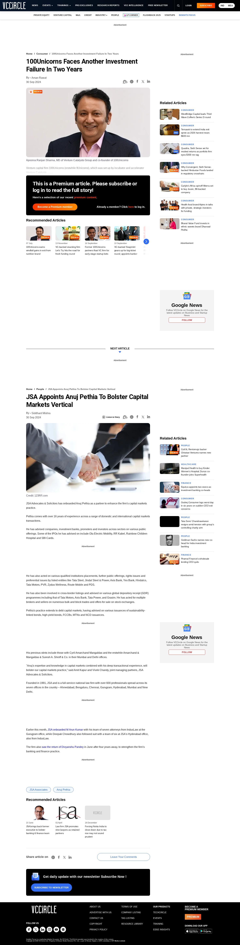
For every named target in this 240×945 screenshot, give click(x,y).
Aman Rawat (39, 77)
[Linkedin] (148, 81)
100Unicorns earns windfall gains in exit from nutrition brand (38, 250)
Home (29, 53)
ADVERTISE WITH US (101, 912)
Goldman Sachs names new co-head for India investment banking (197, 543)
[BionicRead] (125, 81)
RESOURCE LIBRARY (132, 924)
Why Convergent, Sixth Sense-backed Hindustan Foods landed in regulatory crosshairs (197, 170)
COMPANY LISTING (131, 912)
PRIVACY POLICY (98, 929)
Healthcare (189, 464)
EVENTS (157, 918)
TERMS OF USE (129, 907)
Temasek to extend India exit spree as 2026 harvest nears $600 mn (195, 132)
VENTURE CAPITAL (62, 15)
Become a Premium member (55, 206)
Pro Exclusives (84, 5)
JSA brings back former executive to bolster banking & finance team (37, 830)
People (40, 389)
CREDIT (88, 15)
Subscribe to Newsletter (51, 887)
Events (47, 5)
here (131, 206)
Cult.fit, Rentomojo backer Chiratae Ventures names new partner (196, 452)
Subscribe (206, 5)
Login (188, 5)
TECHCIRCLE (160, 912)
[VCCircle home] (14, 5)
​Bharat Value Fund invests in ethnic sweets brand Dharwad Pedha (195, 226)
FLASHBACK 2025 (151, 15)
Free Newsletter (158, 5)
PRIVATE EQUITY (41, 15)
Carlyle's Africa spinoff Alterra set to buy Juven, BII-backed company (197, 189)
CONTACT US (96, 918)
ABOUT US (95, 907)
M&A (78, 15)
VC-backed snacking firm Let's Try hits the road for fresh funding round (68, 250)
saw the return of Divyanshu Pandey (63, 747)
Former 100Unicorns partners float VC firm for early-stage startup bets (97, 250)
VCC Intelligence (134, 5)
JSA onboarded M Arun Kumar (66, 729)
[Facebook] (137, 81)
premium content (85, 197)
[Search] (178, 5)
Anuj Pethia (63, 789)
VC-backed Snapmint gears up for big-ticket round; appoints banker (125, 250)
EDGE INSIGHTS (161, 929)
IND (222, 5)
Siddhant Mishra (41, 413)
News (35, 5)
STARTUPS (170, 15)
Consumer (42, 53)
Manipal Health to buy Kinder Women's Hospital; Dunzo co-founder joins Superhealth (195, 471)
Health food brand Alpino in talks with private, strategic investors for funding (197, 207)
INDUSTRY (101, 15)
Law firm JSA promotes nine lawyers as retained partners (68, 830)
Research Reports (108, 5)
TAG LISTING (128, 918)
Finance (186, 483)
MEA (230, 5)
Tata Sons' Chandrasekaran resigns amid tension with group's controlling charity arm (197, 524)
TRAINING (158, 924)
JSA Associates (39, 789)
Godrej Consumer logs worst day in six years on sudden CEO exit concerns (197, 505)
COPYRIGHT (96, 924)
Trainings (62, 5)
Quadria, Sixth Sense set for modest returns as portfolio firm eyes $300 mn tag (196, 151)
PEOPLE (115, 15)
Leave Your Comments (123, 857)
